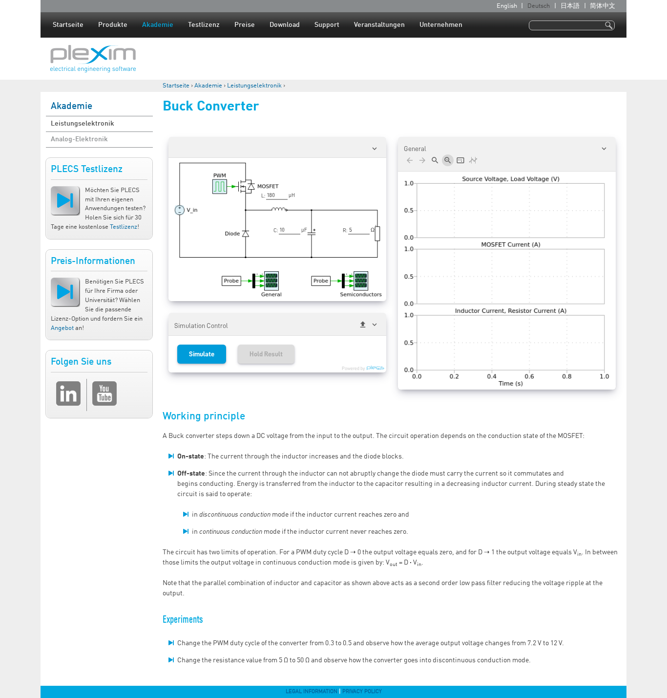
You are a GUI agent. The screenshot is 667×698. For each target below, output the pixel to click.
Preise (244, 25)
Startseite (68, 25)
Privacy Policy (362, 692)
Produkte (112, 25)
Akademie (157, 25)
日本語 (570, 6)
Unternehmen (440, 25)
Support (326, 25)
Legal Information (311, 692)
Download (285, 25)
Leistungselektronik (254, 86)
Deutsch (538, 6)
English (507, 6)
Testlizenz (204, 25)
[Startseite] (93, 59)
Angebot (62, 328)
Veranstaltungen (379, 25)
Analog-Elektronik (79, 139)
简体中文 (602, 6)
